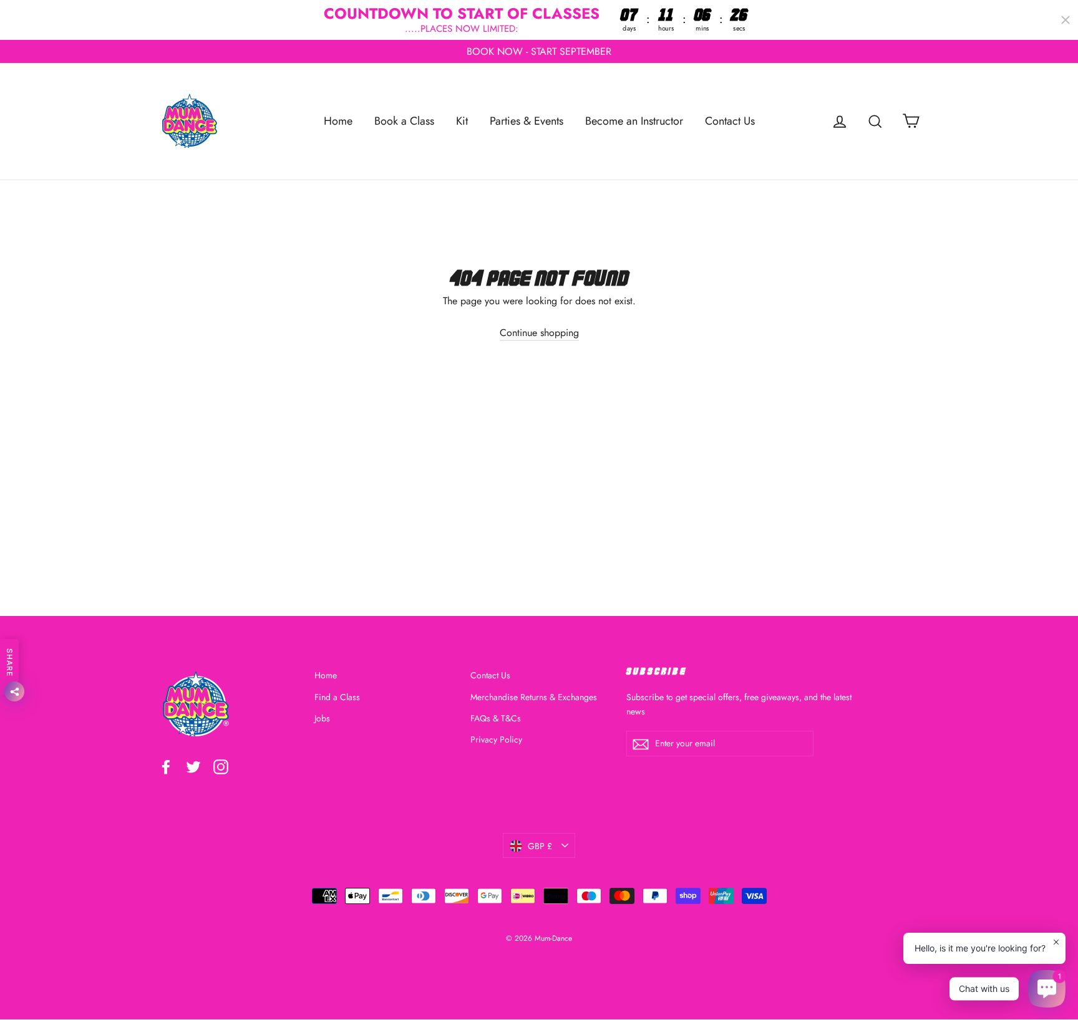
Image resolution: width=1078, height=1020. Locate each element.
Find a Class (337, 697)
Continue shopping (539, 332)
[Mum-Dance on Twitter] (193, 766)
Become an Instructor (634, 121)
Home (338, 121)
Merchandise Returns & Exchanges (533, 697)
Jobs (322, 718)
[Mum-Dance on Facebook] (165, 766)
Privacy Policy (496, 740)
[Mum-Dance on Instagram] (220, 766)
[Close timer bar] (1066, 20)
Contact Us (730, 121)
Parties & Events (526, 121)
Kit (462, 121)
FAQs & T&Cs (495, 718)
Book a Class (404, 121)
